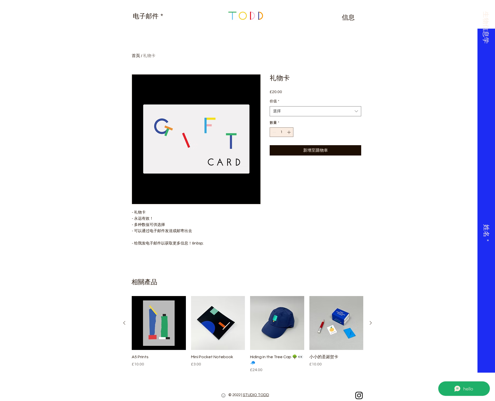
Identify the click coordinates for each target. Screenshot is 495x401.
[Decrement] (273, 132)
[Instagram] (359, 395)
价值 (274, 101)
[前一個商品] (124, 323)
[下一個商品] (371, 323)
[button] (485, 24)
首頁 (136, 56)
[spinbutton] (281, 132)
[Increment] (289, 132)
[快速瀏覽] (159, 323)
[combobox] (315, 111)
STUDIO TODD (256, 395)
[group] (247, 334)
